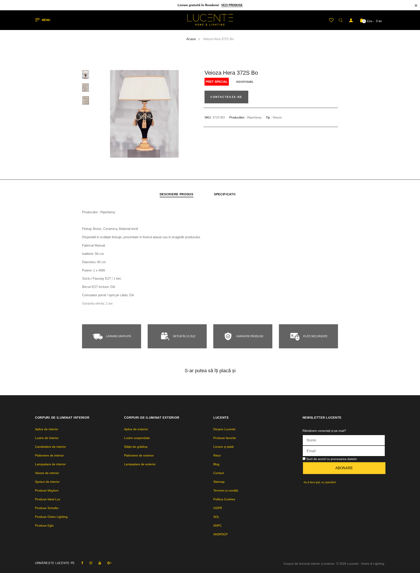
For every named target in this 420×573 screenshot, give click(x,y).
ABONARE (344, 468)
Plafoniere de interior (49, 455)
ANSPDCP (220, 534)
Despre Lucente (224, 429)
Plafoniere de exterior (139, 455)
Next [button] (178, 113)
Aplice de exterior (136, 429)
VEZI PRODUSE (232, 5)
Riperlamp (254, 117)
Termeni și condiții (225, 490)
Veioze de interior (47, 473)
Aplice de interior (46, 429)
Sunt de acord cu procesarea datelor (331, 459)
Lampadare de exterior (140, 464)
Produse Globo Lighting (51, 516)
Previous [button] (110, 113)
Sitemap (219, 481)
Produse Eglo (44, 525)
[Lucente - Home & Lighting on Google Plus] (109, 563)
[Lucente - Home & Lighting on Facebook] (82, 563)
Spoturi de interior (47, 481)
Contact (218, 473)
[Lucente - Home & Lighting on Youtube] (99, 563)
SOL (216, 516)
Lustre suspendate (137, 438)
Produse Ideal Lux (47, 499)
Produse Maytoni (46, 490)
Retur (217, 455)
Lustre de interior (47, 438)
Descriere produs (176, 194)
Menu (46, 20)
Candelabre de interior (50, 446)
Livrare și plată (223, 446)
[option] (144, 114)
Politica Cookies (224, 499)
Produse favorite (224, 438)
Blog (216, 464)
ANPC (217, 525)
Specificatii (224, 194)
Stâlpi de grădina (135, 446)
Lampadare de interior (50, 464)
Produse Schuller (47, 508)
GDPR (217, 508)
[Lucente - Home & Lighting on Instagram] (90, 563)
